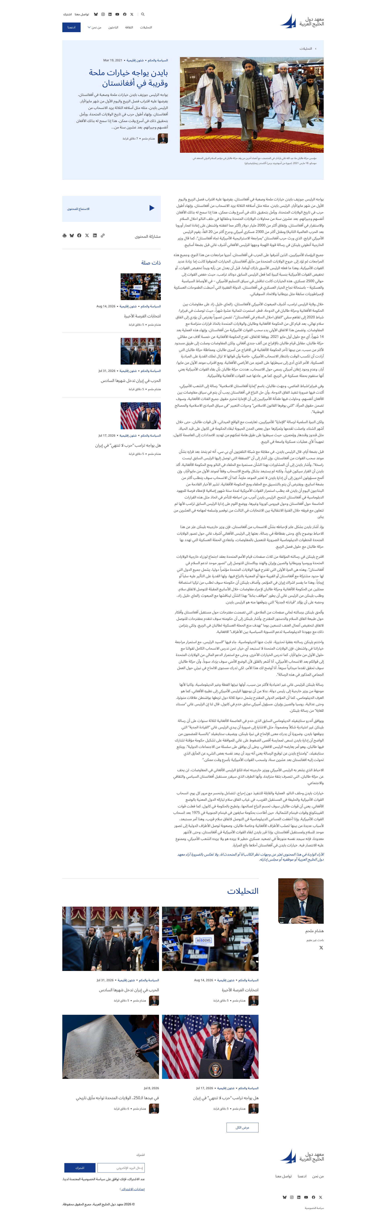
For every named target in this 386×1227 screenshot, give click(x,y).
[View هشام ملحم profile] (163, 138)
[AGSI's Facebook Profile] (124, 14)
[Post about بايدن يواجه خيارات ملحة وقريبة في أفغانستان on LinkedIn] (94, 236)
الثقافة (129, 27)
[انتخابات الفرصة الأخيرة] (141, 286)
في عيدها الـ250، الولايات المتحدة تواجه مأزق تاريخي (117, 1098)
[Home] (262, 1155)
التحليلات (146, 27)
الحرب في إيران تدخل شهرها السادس (131, 380)
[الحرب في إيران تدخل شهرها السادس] (141, 351)
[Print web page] (64, 237)
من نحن (96, 27)
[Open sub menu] (89, 27)
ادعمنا (71, 27)
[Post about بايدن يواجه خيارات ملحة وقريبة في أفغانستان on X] (87, 236)
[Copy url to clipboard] (102, 236)
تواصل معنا (82, 14)
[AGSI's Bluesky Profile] (96, 14)
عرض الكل (242, 1127)
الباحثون (113, 27)
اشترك (67, 14)
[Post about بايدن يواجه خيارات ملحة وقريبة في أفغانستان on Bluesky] (72, 236)
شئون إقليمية (135, 60)
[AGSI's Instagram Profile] (103, 14)
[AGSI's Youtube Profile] (117, 14)
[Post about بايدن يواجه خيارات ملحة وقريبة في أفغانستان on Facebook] (79, 236)
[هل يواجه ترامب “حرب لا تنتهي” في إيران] (141, 415)
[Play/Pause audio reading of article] (152, 209)
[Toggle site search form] (143, 14)
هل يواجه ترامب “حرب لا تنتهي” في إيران (128, 445)
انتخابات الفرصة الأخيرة (142, 316)
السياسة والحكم (158, 60)
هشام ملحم (148, 138)
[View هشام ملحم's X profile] (321, 947)
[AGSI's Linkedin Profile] (110, 14)
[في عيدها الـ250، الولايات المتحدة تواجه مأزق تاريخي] (110, 1047)
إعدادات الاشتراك (133, 1189)
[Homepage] (302, 20)
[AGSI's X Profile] (132, 14)
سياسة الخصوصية (314, 1208)
